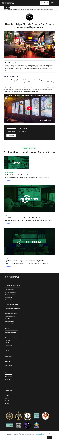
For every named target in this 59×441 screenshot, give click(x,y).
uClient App (7, 342)
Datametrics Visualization (10, 311)
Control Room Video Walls (10, 292)
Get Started (44, 3)
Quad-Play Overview (9, 289)
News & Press (8, 398)
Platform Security (8, 345)
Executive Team (8, 390)
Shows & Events (8, 400)
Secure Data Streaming (10, 318)
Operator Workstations (10, 294)
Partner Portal (8, 354)
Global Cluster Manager (10, 335)
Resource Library (8, 365)
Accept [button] (49, 437)
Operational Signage (9, 321)
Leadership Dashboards (10, 316)
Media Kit (7, 395)
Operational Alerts (9, 299)
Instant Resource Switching (11, 313)
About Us (7, 388)
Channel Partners (8, 356)
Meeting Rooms (8, 297)
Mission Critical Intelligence (11, 323)
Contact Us (7, 379)
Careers (7, 403)
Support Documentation (10, 367)
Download (11, 135)
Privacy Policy (41, 434)
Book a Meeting (8, 376)
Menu (53, 2)
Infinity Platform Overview (10, 332)
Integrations (7, 340)
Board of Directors (9, 393)
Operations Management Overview (12, 308)
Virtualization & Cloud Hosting (11, 337)
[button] (53, 3)
